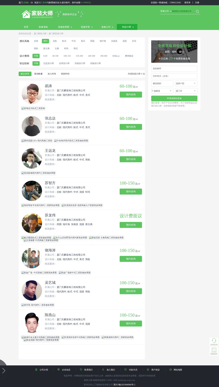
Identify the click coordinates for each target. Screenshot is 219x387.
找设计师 (126, 27)
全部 (36, 41)
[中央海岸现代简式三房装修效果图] (71, 140)
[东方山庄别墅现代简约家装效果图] (70, 237)
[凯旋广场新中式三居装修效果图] (74, 272)
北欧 (55, 41)
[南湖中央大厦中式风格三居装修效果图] (40, 337)
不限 (36, 56)
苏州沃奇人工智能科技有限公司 (98, 385)
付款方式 (133, 370)
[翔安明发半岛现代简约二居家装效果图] (40, 205)
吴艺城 (50, 283)
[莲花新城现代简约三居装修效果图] (38, 173)
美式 (83, 41)
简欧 (36, 48)
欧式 (64, 41)
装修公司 (105, 27)
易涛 (48, 86)
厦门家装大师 (40, 33)
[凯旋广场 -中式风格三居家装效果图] (39, 272)
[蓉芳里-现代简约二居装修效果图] (38, 305)
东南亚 (114, 41)
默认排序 (25, 74)
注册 (197, 2)
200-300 (91, 56)
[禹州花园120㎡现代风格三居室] (37, 140)
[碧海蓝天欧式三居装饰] (33, 108)
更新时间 (65, 74)
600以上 (116, 56)
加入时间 (52, 74)
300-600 (103, 56)
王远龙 (50, 151)
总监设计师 (48, 63)
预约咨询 (131, 94)
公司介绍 (44, 370)
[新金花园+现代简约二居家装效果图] (41, 340)
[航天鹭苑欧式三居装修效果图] (36, 237)
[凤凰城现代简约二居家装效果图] (117, 337)
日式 (134, 41)
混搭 (125, 41)
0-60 (45, 56)
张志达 (50, 118)
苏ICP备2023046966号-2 (124, 385)
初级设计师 (95, 63)
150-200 (79, 56)
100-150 (67, 56)
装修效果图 (63, 27)
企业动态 (66, 370)
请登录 (187, 2)
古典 (57, 48)
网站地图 (178, 370)
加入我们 (111, 370)
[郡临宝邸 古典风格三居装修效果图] (106, 237)
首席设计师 (64, 63)
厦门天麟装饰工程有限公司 (71, 90)
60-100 (55, 56)
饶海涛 (50, 250)
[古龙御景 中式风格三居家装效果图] (41, 240)
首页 (26, 27)
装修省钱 (43, 27)
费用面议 (129, 56)
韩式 (76, 48)
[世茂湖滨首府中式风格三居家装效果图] (81, 337)
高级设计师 (80, 63)
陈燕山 (50, 315)
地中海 (103, 41)
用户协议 (155, 370)
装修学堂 (85, 27)
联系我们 (88, 370)
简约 (45, 41)
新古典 (46, 48)
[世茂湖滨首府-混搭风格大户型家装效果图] (82, 205)
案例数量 (38, 74)
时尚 (66, 48)
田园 (92, 41)
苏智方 (50, 183)
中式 (74, 41)
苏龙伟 (50, 215)
